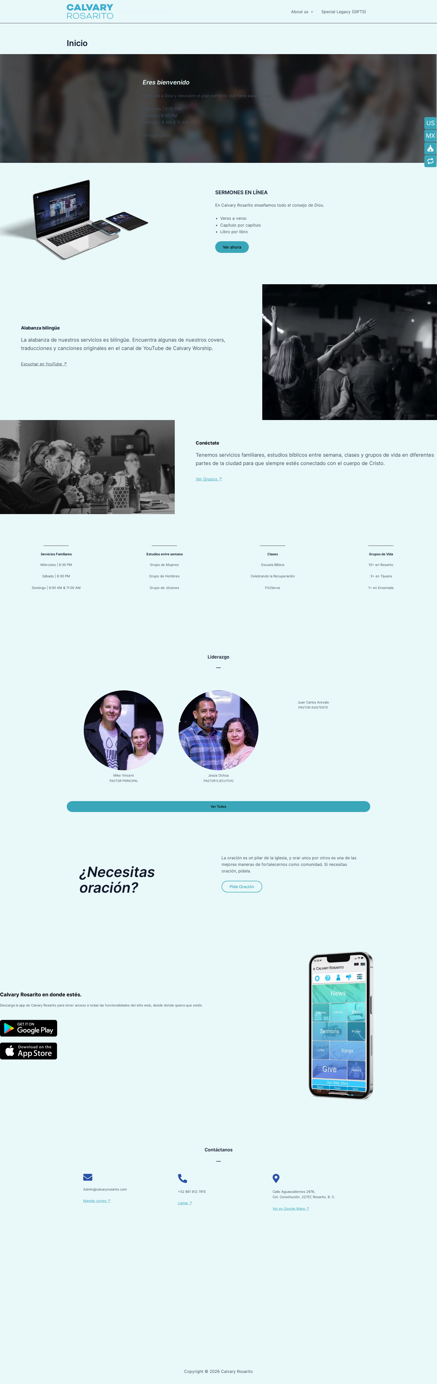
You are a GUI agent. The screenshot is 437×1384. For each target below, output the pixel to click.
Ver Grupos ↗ (209, 478)
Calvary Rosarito (143, 11)
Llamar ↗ (185, 1203)
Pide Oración (242, 886)
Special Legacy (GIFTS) (343, 11)
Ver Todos (218, 806)
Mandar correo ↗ (97, 1201)
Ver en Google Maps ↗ (291, 1208)
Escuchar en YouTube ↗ (44, 363)
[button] (310, 12)
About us (299, 11)
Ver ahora (232, 247)
